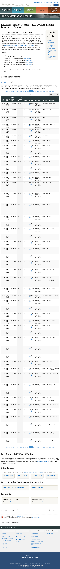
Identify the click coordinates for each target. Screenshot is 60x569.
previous (11, 91)
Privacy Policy (24, 563)
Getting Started (34, 533)
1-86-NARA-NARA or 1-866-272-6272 (30, 566)
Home (3, 19)
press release (25, 55)
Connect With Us (30, 555)
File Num (45, 100)
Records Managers (20, 539)
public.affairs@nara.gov (41, 501)
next (50, 91)
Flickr (37, 557)
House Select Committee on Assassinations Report (52, 51)
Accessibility (18, 563)
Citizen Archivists (38, 2)
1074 (21, 91)
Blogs (35, 557)
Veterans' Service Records (18, 10)
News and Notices (49, 533)
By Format (4, 535)
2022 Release (37, 476)
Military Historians (20, 535)
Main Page (50, 40)
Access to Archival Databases (6, 542)
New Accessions (49, 535)
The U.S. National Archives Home (15, 4)
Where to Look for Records (37, 541)
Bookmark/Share (48, 2)
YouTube (32, 557)
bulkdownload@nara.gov (43, 461)
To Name (51, 100)
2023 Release (22, 476)
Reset (56, 94)
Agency (25, 100)
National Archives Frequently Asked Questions (37, 535)
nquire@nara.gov (11, 501)
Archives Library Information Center (8, 545)
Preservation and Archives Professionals (22, 537)
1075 (24, 91)
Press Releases (37, 487)
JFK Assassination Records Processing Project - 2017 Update (19, 45)
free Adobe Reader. (17, 516)
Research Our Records (6, 10)
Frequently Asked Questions (13, 487)
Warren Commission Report (51, 45)
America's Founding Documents (54, 10)
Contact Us (56, 2)
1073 (18, 91)
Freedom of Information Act (34, 563)
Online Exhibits (5, 547)
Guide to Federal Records (36, 538)
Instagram (28, 557)
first (7, 91)
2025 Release (8, 476)
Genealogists (19, 533)
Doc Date (31, 100)
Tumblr (30, 557)
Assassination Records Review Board (52, 56)
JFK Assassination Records (23, 19)
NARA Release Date (13, 99)
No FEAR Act (43, 563)
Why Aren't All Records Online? (36, 543)
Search (56, 5)
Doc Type (37, 100)
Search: (31, 94)
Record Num (8, 99)
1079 (38, 91)
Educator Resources (30, 10)
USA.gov (48, 563)
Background (51, 42)
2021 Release (51, 476)
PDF (30, 104)
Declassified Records (35, 539)
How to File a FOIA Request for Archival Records (37, 546)
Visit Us (42, 10)
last (53, 91)
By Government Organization (8, 536)
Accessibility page (36, 517)
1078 (34, 91)
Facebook (23, 557)
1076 (28, 91)
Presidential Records (6, 540)
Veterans (18, 541)
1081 (44, 91)
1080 (41, 91)
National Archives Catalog (7, 538)
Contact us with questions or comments (10, 524)
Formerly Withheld (20, 98)
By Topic (4, 533)
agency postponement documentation (33, 472)
